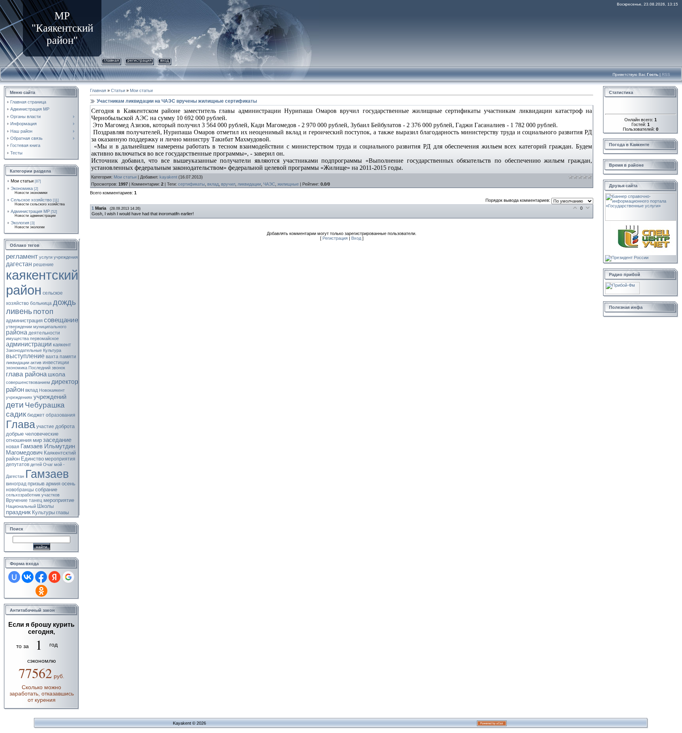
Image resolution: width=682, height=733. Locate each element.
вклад (31, 390)
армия (53, 484)
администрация (24, 320)
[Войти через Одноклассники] (41, 591)
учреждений (50, 397)
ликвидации (17, 362)
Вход (164, 60)
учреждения (66, 257)
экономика (16, 367)
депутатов (17, 464)
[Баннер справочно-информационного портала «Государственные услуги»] (640, 195)
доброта (65, 426)
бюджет (36, 415)
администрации (29, 344)
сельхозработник (23, 494)
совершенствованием (28, 382)
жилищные (288, 184)
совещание (61, 320)
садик (16, 414)
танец (35, 500)
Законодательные (24, 350)
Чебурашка (45, 405)
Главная (111, 60)
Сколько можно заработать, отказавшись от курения (41, 693)
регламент (22, 256)
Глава (20, 424)
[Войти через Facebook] (41, 577)
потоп (43, 311)
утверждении (19, 326)
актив (35, 362)
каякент (62, 345)
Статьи (118, 90)
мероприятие (58, 500)
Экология (20, 222)
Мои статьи (22, 181)
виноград (16, 484)
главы (62, 512)
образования (60, 415)
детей (36, 464)
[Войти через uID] (14, 577)
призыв (36, 484)
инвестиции (56, 362)
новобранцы (20, 489)
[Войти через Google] (68, 577)
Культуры (43, 512)
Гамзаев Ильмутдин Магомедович (40, 449)
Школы (45, 506)
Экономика (22, 188)
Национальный (21, 506)
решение (43, 264)
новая (12, 446)
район (15, 389)
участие (45, 426)
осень (68, 484)
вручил (228, 184)
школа (56, 374)
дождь (64, 302)
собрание (46, 489)
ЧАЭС (269, 184)
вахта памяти (61, 356)
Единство (32, 459)
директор (64, 381)
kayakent (168, 177)
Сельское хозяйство (31, 199)
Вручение (17, 500)
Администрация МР (30, 211)
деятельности (44, 333)
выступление (25, 356)
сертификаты (191, 184)
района (16, 332)
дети (15, 405)
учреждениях (19, 397)
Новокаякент (52, 390)
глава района (26, 374)
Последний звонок (46, 367)
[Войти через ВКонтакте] (28, 577)
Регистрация (139, 60)
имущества (17, 338)
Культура (52, 350)
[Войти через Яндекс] (54, 577)
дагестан (19, 264)
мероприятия (60, 459)
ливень (19, 311)
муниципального (49, 326)
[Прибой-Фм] (622, 284)
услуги (45, 257)
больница (41, 303)
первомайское (44, 338)
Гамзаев (47, 473)
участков (50, 494)
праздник (18, 512)
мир (37, 440)
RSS (666, 74)
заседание (57, 440)
